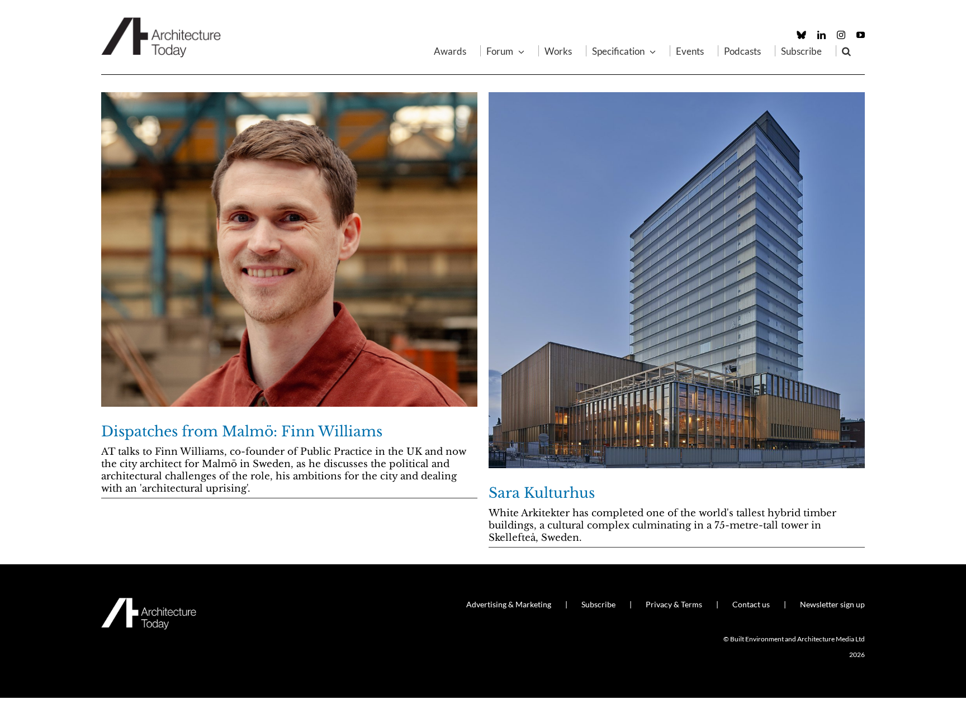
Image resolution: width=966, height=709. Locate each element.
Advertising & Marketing (508, 604)
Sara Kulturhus (542, 493)
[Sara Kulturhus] (677, 280)
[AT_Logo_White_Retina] (148, 602)
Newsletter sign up (832, 604)
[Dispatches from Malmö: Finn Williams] (289, 249)
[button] (846, 50)
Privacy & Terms (674, 604)
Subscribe (598, 604)
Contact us (751, 604)
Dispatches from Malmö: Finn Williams (241, 431)
